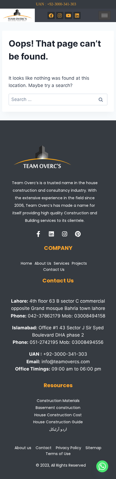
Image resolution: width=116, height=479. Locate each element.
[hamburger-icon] (104, 15)
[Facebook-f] (38, 234)
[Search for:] (58, 99)
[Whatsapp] (102, 466)
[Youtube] (68, 15)
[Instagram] (59, 15)
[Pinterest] (78, 234)
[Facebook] (51, 15)
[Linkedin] (51, 234)
